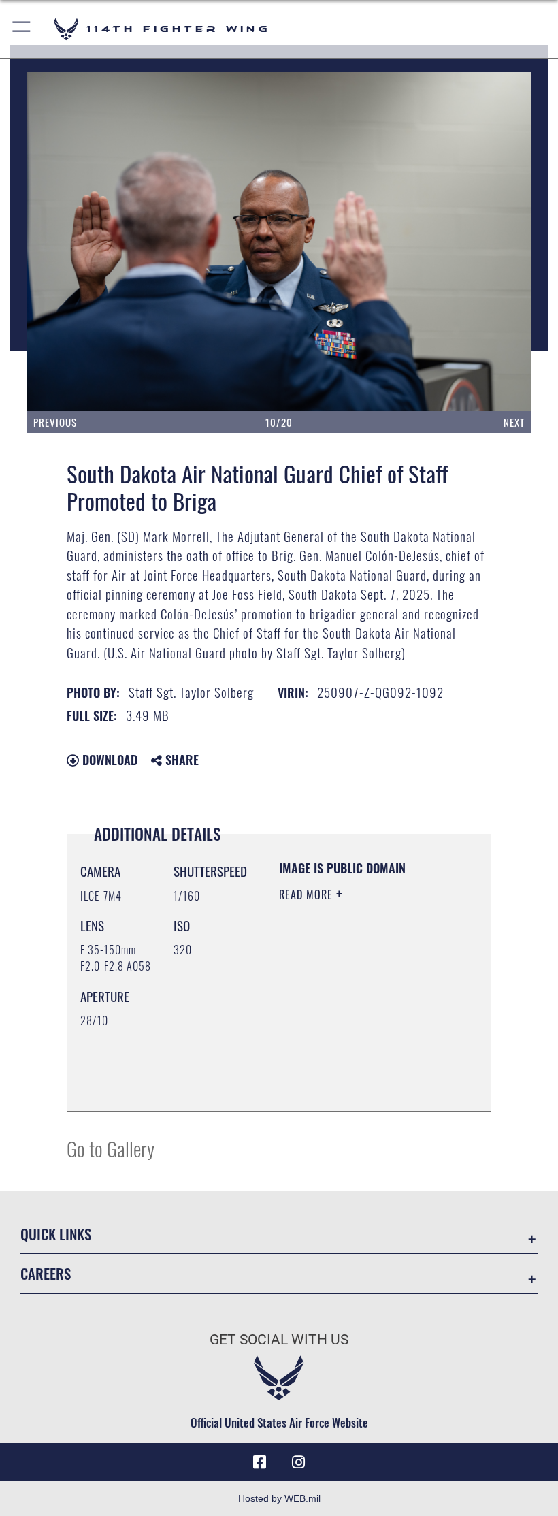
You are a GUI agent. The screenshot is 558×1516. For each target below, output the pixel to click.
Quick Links (55, 1233)
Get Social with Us (279, 1340)
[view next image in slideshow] (481, 241)
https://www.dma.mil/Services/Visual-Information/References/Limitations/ (361, 1086)
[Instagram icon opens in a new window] (298, 1462)
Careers (45, 1273)
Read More (307, 894)
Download (108, 760)
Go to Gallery (110, 1148)
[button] (22, 29)
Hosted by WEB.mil (279, 1498)
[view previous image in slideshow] (77, 241)
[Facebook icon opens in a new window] (260, 1462)
